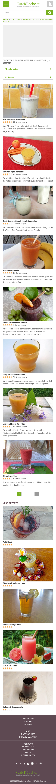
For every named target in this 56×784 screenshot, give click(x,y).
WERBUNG (28, 744)
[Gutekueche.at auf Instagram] (28, 764)
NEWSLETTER (28, 747)
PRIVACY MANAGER (28, 737)
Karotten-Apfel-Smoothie (13, 172)
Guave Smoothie (10, 666)
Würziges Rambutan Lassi (14, 583)
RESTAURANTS (28, 755)
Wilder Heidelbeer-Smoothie (15, 322)
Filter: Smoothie (28, 69)
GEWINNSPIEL (28, 749)
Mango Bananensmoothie (14, 374)
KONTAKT (28, 721)
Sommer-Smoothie (11, 270)
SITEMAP (28, 724)
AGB (28, 731)
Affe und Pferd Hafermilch (14, 119)
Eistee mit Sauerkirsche (13, 707)
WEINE (28, 752)
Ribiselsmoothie (10, 476)
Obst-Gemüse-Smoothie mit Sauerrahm (20, 221)
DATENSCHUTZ (28, 734)
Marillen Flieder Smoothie (14, 424)
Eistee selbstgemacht (12, 624)
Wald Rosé (7, 542)
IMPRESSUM (28, 719)
